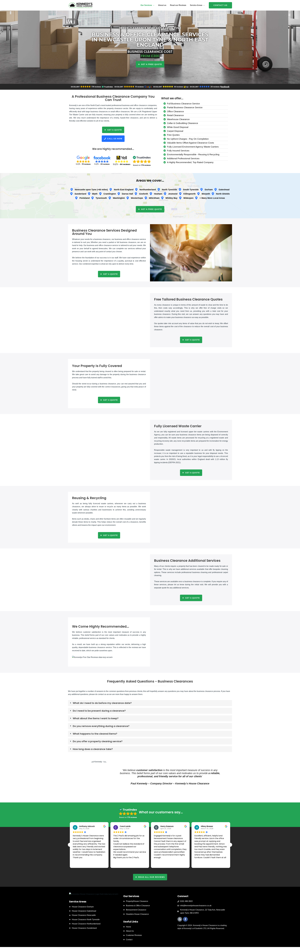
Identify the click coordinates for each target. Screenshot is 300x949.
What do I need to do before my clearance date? (102, 703)
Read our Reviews (178, 5)
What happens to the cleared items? (95, 733)
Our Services (146, 5)
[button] (220, 5)
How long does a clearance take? (93, 749)
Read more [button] (199, 863)
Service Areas (196, 5)
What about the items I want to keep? (95, 718)
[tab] (150, 703)
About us (162, 5)
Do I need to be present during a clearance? (99, 710)
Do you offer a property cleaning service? (97, 741)
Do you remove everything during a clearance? (101, 726)
